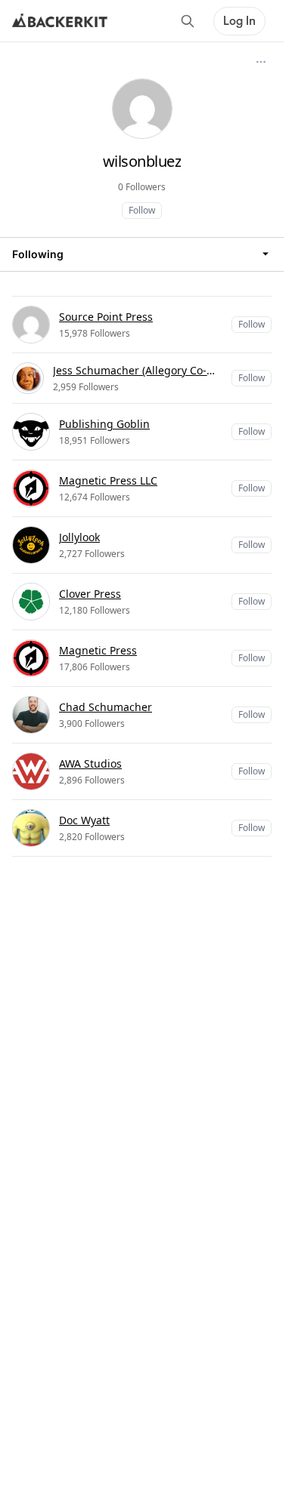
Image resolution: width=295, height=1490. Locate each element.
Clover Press (90, 593)
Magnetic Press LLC (108, 480)
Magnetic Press (98, 650)
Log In (239, 21)
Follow (142, 210)
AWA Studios (90, 763)
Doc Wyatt (84, 820)
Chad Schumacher (105, 707)
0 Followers (142, 186)
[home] (59, 21)
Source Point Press (106, 316)
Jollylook (79, 537)
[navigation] (142, 254)
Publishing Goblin (104, 424)
